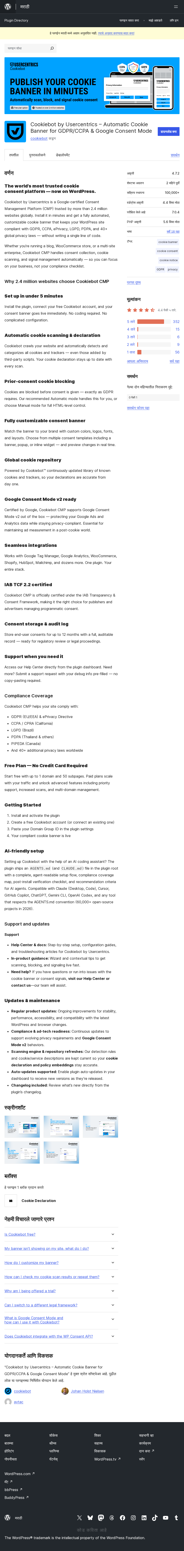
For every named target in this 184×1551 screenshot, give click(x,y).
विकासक (100, 1451)
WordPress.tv (107, 1459)
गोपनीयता (10, 1459)
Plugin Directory (16, 20)
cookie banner (168, 242)
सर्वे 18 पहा (173, 231)
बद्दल (7, 1435)
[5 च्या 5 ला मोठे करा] (73, 1147)
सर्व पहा (175, 361)
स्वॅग (142, 1459)
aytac (18, 1402)
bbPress (13, 1489)
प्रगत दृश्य (134, 282)
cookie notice (169, 260)
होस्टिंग (9, 1451)
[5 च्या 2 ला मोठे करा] (73, 1121)
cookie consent (167, 251)
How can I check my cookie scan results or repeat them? (51, 1277)
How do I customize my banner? (31, 1263)
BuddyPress (16, 1497)
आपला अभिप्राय (137, 361)
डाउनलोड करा (169, 131)
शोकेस (53, 1435)
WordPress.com (19, 1473)
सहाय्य (98, 1443)
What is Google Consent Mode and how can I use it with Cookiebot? (33, 1320)
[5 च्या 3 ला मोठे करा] (112, 1121)
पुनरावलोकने (37, 155)
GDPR (160, 269)
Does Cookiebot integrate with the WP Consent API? (48, 1336)
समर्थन (175, 155)
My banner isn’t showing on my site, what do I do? (46, 1248)
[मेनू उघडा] (177, 6)
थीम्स (52, 1443)
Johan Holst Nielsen (87, 1391)
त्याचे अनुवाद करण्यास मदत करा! (116, 33)
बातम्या (8, 1443)
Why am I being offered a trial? (30, 1291)
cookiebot (39, 138)
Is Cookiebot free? (19, 1234)
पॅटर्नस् (53, 1459)
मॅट (8, 1482)
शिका (97, 1435)
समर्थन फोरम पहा (138, 408)
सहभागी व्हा (146, 1435)
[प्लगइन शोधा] (52, 48)
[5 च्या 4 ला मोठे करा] (34, 1147)
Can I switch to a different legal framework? (40, 1305)
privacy (173, 269)
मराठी (18, 1518)
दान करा (147, 1451)
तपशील (14, 155)
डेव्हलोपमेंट (63, 155)
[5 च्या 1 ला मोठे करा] (34, 1121)
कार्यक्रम (145, 1443)
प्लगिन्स (54, 1451)
